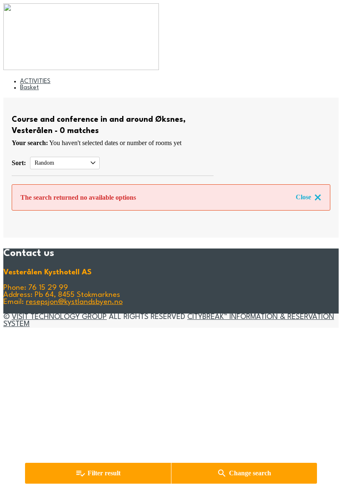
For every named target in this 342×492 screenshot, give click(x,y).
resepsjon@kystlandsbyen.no (74, 302)
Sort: (19, 162)
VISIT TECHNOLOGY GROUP (59, 317)
